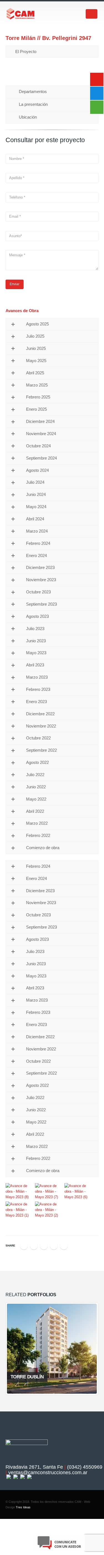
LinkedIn (44, 1246)
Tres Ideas (23, 1507)
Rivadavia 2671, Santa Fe (34, 1467)
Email (64, 1246)
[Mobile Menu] (91, 14)
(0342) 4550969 (84, 1467)
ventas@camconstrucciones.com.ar (47, 1472)
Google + (54, 1246)
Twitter (34, 1246)
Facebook (24, 1246)
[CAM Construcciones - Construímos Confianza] (21, 13)
